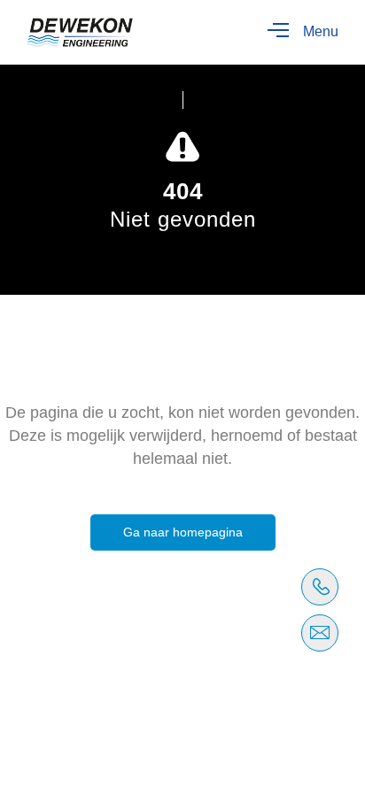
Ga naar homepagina (183, 532)
